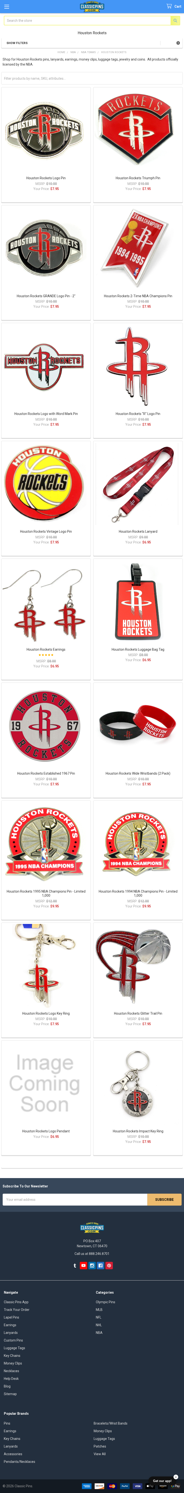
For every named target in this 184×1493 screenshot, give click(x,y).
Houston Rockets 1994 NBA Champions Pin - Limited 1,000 (138, 893)
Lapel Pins (11, 1317)
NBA (99, 1333)
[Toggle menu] (6, 6)
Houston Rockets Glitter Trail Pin (138, 1013)
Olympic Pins (105, 1302)
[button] (178, 43)
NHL (99, 1325)
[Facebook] (100, 1265)
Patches (100, 1446)
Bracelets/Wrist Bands (110, 1423)
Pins (7, 1423)
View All (100, 1454)
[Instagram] (92, 1265)
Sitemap (10, 1394)
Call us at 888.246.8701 (92, 1254)
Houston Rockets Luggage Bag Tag (138, 649)
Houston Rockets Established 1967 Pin (46, 773)
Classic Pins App (16, 1302)
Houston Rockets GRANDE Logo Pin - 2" (46, 296)
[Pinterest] (109, 1265)
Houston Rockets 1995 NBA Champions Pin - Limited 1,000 (46, 893)
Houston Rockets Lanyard (138, 531)
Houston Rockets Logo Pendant (46, 1131)
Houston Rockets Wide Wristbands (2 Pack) (138, 773)
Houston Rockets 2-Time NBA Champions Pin (138, 296)
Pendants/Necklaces (19, 1462)
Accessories (13, 1454)
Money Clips (13, 1363)
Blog (7, 1386)
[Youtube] (83, 1265)
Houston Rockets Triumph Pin (138, 178)
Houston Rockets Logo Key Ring (46, 1013)
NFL (98, 1317)
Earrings (10, 1325)
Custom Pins (13, 1340)
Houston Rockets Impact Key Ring (138, 1131)
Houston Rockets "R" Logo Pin (138, 414)
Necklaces (11, 1371)
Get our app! (162, 1481)
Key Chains (12, 1356)
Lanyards (11, 1333)
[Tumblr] (75, 1265)
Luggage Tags (14, 1348)
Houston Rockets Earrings (46, 649)
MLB (99, 1310)
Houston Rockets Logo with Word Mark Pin (46, 414)
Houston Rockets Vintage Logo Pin (46, 531)
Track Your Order (16, 1310)
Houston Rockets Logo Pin (46, 178)
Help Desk (11, 1379)
